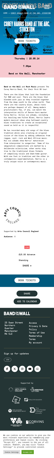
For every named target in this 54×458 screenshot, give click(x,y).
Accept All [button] (27, 452)
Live (27, 247)
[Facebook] (7, 369)
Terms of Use (37, 332)
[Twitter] (15, 369)
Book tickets (27, 280)
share (27, 293)
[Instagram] (22, 369)
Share (26, 265)
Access (33, 322)
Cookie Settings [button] (12, 452)
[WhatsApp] (37, 369)
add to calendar (27, 301)
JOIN (7, 360)
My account (35, 342)
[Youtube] (30, 369)
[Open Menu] (47, 7)
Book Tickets (27, 40)
